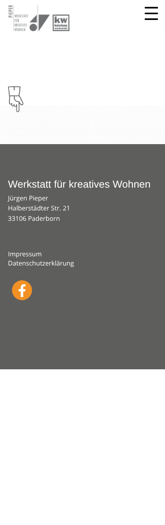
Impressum (25, 254)
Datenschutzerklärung (41, 263)
